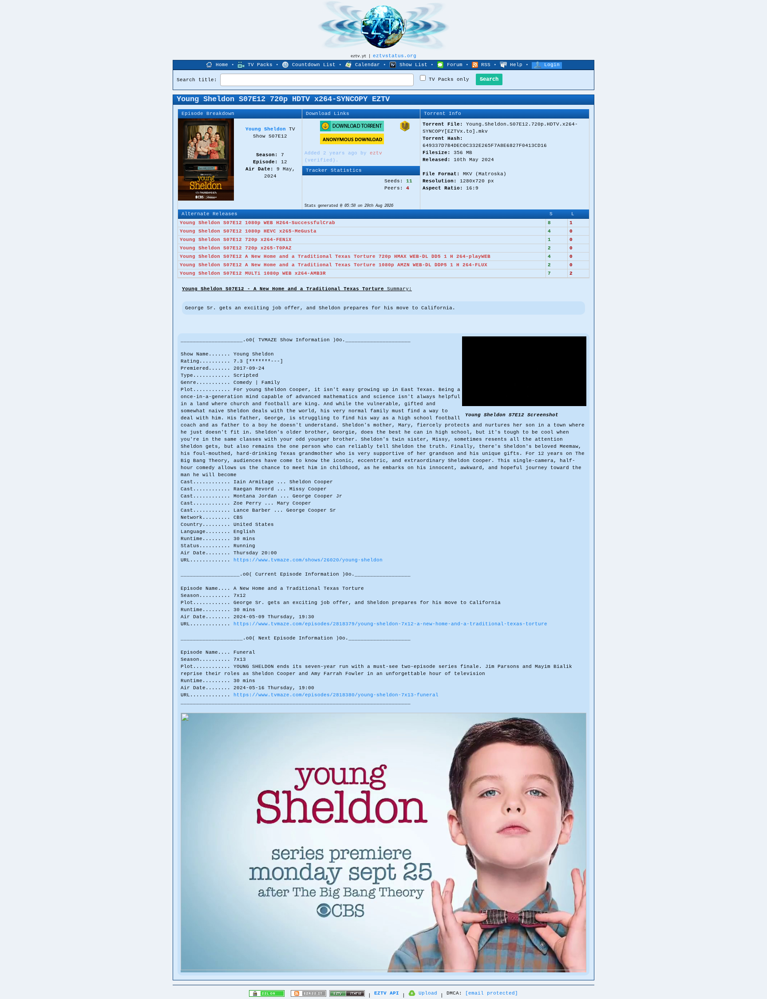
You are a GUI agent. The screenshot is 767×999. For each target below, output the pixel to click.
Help (516, 64)
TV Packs (260, 64)
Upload (428, 993)
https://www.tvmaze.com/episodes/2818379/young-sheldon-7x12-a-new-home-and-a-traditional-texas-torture (390, 624)
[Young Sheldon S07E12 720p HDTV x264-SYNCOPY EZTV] (524, 404)
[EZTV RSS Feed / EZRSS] (308, 995)
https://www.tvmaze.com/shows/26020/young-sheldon (308, 560)
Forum (455, 64)
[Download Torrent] (352, 130)
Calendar (367, 64)
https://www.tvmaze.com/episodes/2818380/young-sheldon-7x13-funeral (336, 695)
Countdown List (314, 64)
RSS (485, 64)
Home (222, 64)
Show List (413, 64)
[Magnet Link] (404, 130)
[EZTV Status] (347, 995)
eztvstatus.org (394, 56)
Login (552, 64)
